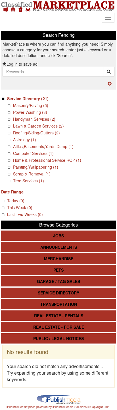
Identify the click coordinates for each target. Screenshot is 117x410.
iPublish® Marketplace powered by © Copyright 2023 (58, 399)
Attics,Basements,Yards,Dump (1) (43, 146)
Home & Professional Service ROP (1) (47, 160)
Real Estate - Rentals (58, 315)
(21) (28, 98)
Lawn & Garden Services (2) (38, 126)
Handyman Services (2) (34, 119)
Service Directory (58, 293)
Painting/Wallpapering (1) (35, 167)
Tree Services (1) (28, 180)
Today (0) (15, 200)
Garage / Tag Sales (58, 281)
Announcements (58, 247)
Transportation (58, 304)
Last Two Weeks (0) (25, 214)
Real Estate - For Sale (58, 327)
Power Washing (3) (30, 112)
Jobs (58, 236)
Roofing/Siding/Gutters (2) (36, 133)
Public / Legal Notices (58, 338)
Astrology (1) (24, 139)
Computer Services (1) (33, 153)
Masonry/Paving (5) (30, 105)
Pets (58, 270)
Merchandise (58, 258)
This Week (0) (19, 207)
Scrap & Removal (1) (32, 174)
